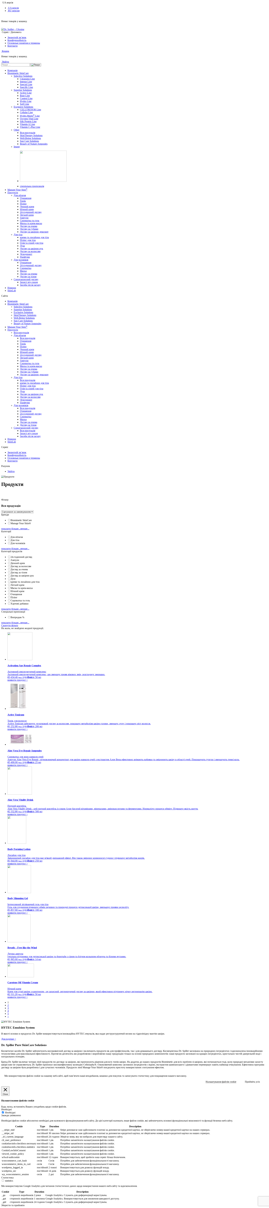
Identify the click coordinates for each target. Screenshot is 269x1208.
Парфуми (25, 257)
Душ (22, 245)
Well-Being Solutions (30, 138)
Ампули (24, 217)
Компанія (12, 70)
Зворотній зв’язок (16, 37)
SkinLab (11, 290)
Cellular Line (26, 112)
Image (17, 146)
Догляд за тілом (28, 276)
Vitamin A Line (27, 124)
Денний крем (27, 206)
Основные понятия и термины (23, 43)
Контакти (12, 45)
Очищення (25, 198)
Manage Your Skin (17, 189)
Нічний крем (27, 209)
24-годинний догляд (30, 212)
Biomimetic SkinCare (18, 73)
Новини (11, 287)
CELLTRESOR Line (30, 109)
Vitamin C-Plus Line (30, 127)
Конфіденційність (16, 40)
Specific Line (26, 87)
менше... (24, 528)
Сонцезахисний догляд (26, 279)
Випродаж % (17, 617)
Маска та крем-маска (31, 223)
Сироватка (25, 268)
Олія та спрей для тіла (31, 243)
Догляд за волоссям (30, 251)
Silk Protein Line (28, 121)
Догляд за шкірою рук (31, 248)
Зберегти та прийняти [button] (13, 1205)
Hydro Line (25, 101)
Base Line (25, 95)
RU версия (13, 10)
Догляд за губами (29, 229)
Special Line (26, 84)
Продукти (12, 192)
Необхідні (10, 1112)
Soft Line (24, 104)
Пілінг (23, 203)
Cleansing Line (27, 78)
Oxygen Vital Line (29, 118)
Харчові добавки (19, 603)
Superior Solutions (23, 90)
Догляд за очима (28, 226)
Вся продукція (27, 132)
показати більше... (10, 528)
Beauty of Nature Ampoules (33, 144)
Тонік (23, 201)
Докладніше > (8, 1039)
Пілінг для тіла (28, 240)
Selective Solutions (23, 76)
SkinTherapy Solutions (31, 135)
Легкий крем (27, 215)
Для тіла (18, 234)
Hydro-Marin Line (30, 116)
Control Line (26, 98)
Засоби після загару (30, 285)
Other (16, 130)
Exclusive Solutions (23, 106)
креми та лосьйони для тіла (34, 237)
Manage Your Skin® (21, 523)
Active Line (26, 92)
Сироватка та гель (29, 220)
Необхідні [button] (6, 1109)
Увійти (11, 471)
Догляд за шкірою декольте (34, 231)
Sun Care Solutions (29, 141)
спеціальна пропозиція (32, 186)
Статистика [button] (7, 1177)
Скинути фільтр (9, 625)
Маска (23, 271)
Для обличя (20, 195)
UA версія (13, 8)
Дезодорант (26, 254)
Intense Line (26, 81)
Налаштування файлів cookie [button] (221, 1081)
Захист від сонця (29, 282)
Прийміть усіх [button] (252, 1081)
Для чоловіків (21, 259)
